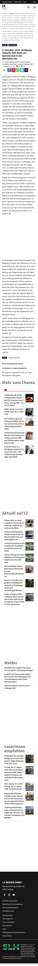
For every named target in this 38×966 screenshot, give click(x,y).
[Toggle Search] (28, 7)
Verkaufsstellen (8, 911)
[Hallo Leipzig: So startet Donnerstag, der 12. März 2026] (29, 412)
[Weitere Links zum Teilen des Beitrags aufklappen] (30, 70)
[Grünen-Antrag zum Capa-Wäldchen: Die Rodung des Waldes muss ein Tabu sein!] (29, 559)
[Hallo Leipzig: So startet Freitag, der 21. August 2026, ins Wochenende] (29, 787)
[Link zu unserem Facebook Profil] (5, 895)
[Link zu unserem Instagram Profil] (9, 895)
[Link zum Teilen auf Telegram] (22, 70)
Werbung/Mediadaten (10, 908)
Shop (24, 2)
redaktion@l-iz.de (15, 38)
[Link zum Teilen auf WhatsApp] (18, 70)
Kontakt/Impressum (10, 901)
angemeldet (16, 372)
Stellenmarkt (18, 2)
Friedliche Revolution (14, 357)
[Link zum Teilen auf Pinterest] (13, 70)
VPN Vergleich (8, 919)
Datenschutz (7, 936)
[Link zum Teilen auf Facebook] (9, 70)
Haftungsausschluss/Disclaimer (14, 932)
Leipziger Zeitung (7, 2)
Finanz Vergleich (8, 922)
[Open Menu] (34, 7)
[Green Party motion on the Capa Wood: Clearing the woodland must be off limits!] (29, 547)
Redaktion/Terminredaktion (13, 904)
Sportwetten (7, 926)
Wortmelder (12, 45)
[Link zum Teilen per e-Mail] (26, 70)
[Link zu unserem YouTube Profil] (14, 895)
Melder (5, 45)
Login (34, 2)
